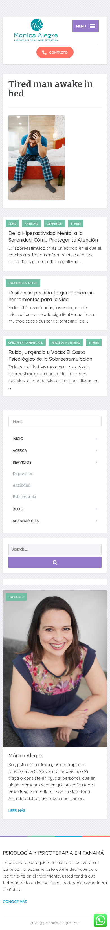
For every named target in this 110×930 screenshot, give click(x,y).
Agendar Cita (26, 520)
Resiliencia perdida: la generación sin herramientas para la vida (51, 296)
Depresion (54, 223)
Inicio (18, 438)
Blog (18, 509)
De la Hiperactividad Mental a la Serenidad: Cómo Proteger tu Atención (53, 236)
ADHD (12, 223)
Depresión (22, 474)
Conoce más (15, 901)
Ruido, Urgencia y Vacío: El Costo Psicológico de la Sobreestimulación (50, 355)
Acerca (20, 450)
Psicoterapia (24, 496)
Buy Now (43, 12)
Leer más (16, 810)
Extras (22, 12)
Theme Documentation (74, 12)
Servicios (22, 462)
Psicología (16, 597)
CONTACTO (58, 52)
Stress (76, 223)
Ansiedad (31, 223)
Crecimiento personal (25, 342)
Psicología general (23, 283)
